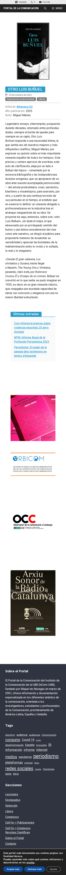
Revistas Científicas (17, 832)
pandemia (25, 757)
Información (13, 750)
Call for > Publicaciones (19, 822)
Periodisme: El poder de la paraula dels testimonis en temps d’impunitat (30, 351)
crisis (38, 740)
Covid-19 (28, 740)
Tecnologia (48, 769)
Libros (42, 99)
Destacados (12, 800)
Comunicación (49, 735)
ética (16, 773)
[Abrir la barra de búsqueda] (45, 8)
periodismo (46, 756)
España (29, 745)
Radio (36, 763)
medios (11, 757)
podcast (28, 763)
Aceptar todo (13, 869)
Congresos (12, 817)
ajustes (30, 862)
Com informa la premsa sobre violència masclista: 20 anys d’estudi (32, 328)
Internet (41, 750)
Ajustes (53, 869)
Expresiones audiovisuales (20, 99)
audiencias (34, 735)
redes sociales (19, 768)
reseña (38, 769)
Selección (11, 805)
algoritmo (10, 735)
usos (8, 773)
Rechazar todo (35, 869)
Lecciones (11, 794)
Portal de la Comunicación (21, 8)
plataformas (14, 762)
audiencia (22, 734)
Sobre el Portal (14, 838)
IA (49, 745)
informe (29, 750)
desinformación (14, 745)
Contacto (10, 843)
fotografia (41, 745)
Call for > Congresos (17, 828)
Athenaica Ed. (25, 106)
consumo (12, 740)
